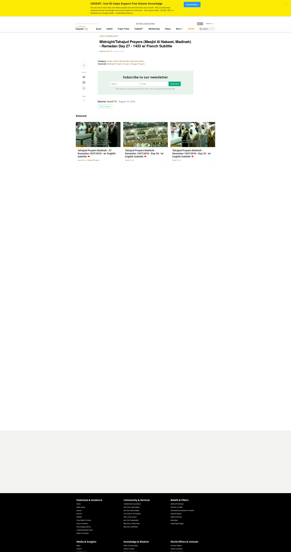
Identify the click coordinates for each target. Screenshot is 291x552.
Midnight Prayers (114, 64)
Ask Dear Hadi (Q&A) (131, 507)
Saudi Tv (81, 160)
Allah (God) (81, 507)
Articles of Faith (177, 507)
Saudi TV (112, 101)
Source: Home (105, 106)
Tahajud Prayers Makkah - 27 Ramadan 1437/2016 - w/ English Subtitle (184, 548)
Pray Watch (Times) (84, 520)
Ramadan (174, 520)
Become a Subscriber (132, 523)
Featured (133, 61)
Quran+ (79, 514)
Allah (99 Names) (177, 504)
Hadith (79, 517)
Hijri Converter (82, 523)
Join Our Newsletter (131, 520)
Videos (141, 61)
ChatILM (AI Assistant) (132, 504)
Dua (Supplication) (84, 527)
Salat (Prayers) (176, 514)
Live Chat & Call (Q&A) (132, 514)
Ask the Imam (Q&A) (131, 510)
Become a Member (131, 527)
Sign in (200, 24)
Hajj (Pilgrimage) (177, 523)
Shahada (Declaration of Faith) (182, 510)
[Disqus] (145, 458)
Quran (79, 510)
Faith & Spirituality (108, 36)
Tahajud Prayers (93, 160)
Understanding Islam (85, 530)
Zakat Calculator (83, 533)
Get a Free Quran (130, 517)
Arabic (109, 61)
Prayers (126, 64)
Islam (79, 504)
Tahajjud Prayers (137, 64)
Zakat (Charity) (176, 517)
